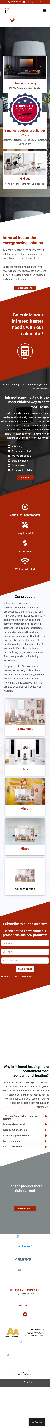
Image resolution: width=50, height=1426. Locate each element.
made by (20, 1382)
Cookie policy (27, 1374)
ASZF (20, 1374)
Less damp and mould (15, 1129)
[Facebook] (25, 1314)
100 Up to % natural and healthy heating (20, 1117)
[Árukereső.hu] (25, 1248)
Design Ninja (28, 1382)
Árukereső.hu (25, 1253)
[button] (44, 11)
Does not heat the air (14, 1124)
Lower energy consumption (17, 1135)
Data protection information (32, 1373)
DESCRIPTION (25, 969)
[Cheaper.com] (23, 1260)
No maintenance (12, 1141)
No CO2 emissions (13, 1146)
